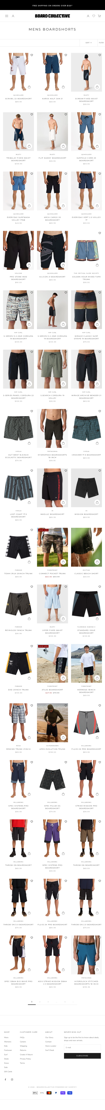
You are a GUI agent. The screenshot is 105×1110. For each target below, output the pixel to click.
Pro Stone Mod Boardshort (18, 278)
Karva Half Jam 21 (52, 99)
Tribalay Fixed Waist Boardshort (19, 159)
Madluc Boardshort (52, 514)
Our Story (49, 1037)
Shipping (23, 1046)
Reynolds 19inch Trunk (18, 630)
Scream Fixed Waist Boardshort (86, 100)
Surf (6, 1054)
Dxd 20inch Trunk (18, 690)
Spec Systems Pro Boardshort (18, 807)
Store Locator (50, 1046)
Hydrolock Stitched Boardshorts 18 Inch (86, 982)
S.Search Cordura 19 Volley (52, 396)
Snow (6, 1063)
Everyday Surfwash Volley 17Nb (18, 218)
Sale (6, 1067)
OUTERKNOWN (52, 746)
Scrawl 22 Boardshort (18, 99)
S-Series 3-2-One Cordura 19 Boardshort (18, 337)
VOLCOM (18, 273)
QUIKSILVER (18, 95)
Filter (101, 43)
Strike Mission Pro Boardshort (86, 807)
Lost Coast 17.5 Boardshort (18, 515)
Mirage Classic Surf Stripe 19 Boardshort (86, 337)
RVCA (18, 746)
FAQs (22, 1037)
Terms (22, 1063)
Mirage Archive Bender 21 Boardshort (86, 396)
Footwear (8, 1050)
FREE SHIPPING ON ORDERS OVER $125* (53, 5)
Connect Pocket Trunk (52, 573)
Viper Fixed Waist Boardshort (52, 631)
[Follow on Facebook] (5, 1079)
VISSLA (19, 451)
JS (53, 511)
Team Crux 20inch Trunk (18, 573)
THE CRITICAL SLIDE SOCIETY (86, 273)
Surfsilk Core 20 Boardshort (86, 159)
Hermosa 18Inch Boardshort (86, 691)
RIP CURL (18, 332)
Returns (23, 1050)
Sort (88, 43)
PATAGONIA (52, 451)
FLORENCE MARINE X (86, 627)
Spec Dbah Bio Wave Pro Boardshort (18, 982)
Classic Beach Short (86, 573)
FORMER (18, 570)
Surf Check (49, 1050)
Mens (6, 1037)
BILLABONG (86, 746)
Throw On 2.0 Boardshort (86, 925)
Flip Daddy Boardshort (52, 158)
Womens (7, 1042)
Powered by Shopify (66, 1087)
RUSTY (86, 95)
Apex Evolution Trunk (52, 749)
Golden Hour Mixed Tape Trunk (86, 278)
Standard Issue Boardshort (86, 631)
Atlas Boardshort (52, 690)
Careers (23, 1042)
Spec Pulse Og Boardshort (52, 807)
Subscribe (82, 1056)
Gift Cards (8, 1071)
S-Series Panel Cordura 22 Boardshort (18, 396)
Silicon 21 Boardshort (52, 277)
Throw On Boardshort (18, 865)
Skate (6, 1059)
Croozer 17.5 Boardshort (86, 455)
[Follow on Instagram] (12, 1079)
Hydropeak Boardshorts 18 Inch (52, 456)
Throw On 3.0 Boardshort (18, 925)
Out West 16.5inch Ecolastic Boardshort (18, 456)
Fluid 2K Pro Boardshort (86, 749)
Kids (6, 1046)
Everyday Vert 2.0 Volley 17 (86, 218)
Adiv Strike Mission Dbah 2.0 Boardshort (52, 982)
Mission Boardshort (86, 514)
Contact (48, 1042)
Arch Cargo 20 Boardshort (52, 218)
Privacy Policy (25, 1059)
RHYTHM (86, 570)
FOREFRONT (52, 570)
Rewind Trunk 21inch (18, 749)
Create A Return (26, 1054)
